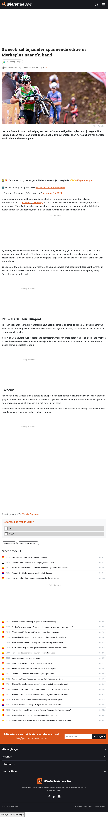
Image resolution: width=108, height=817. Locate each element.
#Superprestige (84, 180)
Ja (10, 528)
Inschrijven (99, 736)
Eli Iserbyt (26, 202)
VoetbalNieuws (100, 806)
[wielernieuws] (54, 781)
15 (46, 68)
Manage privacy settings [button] (12, 814)
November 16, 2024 (52, 193)
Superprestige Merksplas (28, 543)
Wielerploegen (10, 749)
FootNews (88, 806)
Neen (11, 534)
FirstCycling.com (30, 514)
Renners (7, 756)
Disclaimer (78, 806)
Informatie (8, 764)
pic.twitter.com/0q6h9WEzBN (50, 187)
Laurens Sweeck (9, 543)
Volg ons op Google (13, 62)
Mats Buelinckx (11, 68)
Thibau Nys (37, 202)
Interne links (10, 771)
